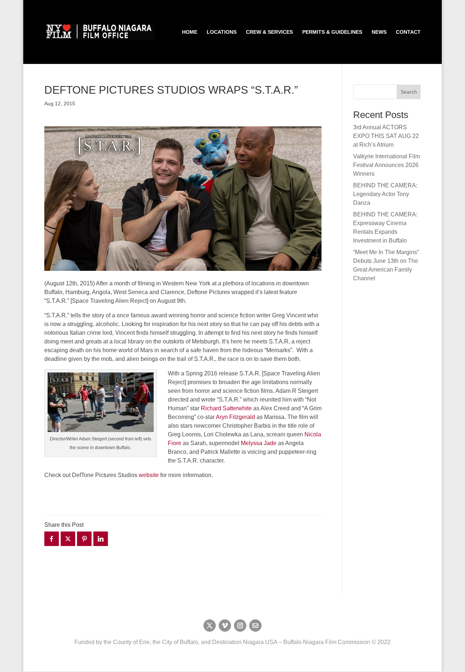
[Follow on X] (209, 625)
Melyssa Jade (258, 443)
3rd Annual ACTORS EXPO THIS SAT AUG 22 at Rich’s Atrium (386, 136)
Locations (221, 32)
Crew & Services (269, 32)
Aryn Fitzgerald (236, 417)
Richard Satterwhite (226, 408)
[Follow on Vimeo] (225, 625)
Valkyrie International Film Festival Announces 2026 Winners (386, 165)
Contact (408, 32)
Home (189, 32)
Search (409, 92)
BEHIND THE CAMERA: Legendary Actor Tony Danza (385, 194)
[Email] (255, 625)
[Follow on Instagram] (240, 625)
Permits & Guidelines (332, 32)
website (149, 475)
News (379, 32)
